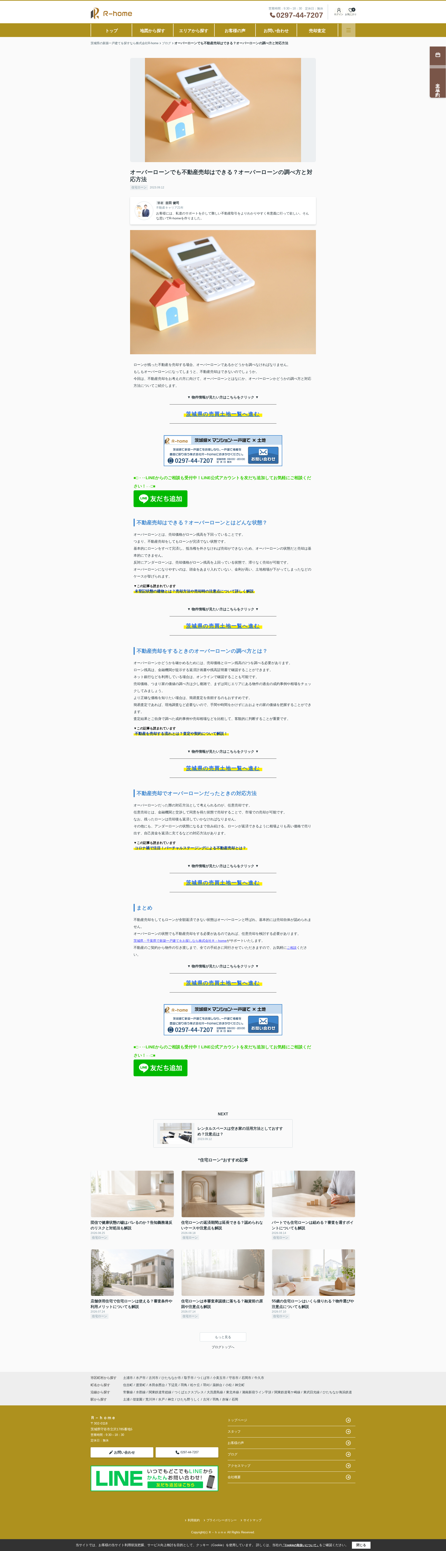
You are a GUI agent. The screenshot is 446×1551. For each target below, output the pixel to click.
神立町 (240, 1385)
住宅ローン (139, 187)
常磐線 (128, 1392)
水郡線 (141, 1392)
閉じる (361, 1545)
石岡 (235, 1399)
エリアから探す (193, 30)
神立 (171, 1399)
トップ (111, 30)
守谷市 (234, 1378)
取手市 (189, 1378)
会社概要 (234, 1477)
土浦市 (128, 1378)
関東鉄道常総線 (160, 1392)
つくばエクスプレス (189, 1392)
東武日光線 (312, 1392)
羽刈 (206, 1385)
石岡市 (246, 1378)
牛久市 (259, 1378)
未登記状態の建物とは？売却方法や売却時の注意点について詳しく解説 (194, 591)
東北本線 (233, 1392)
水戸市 (141, 1378)
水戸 (161, 1399)
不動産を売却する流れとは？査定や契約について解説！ (181, 733)
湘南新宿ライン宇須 (257, 1392)
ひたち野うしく (188, 1399)
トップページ (237, 1420)
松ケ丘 (195, 1385)
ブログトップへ (223, 1347)
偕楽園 (137, 1399)
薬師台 (218, 1385)
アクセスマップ (239, 1465)
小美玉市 (219, 1378)
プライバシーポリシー (222, 1520)
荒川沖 (150, 1399)
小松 (229, 1385)
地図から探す (152, 30)
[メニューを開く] (348, 30)
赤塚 (225, 1399)
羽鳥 (184, 1385)
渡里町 (141, 1385)
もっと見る (223, 1337)
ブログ (232, 1454)
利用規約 (194, 1520)
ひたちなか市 (171, 1378)
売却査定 (317, 30)
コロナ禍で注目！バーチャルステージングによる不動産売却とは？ (190, 848)
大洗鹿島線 (215, 1392)
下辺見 (173, 1385)
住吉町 (128, 1385)
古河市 (153, 1378)
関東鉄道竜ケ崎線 (287, 1392)
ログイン (338, 14)
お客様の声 (235, 30)
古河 (206, 1399)
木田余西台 (157, 1385)
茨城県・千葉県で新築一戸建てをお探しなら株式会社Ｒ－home (180, 941)
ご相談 (292, 947)
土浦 (126, 1399)
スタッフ (234, 1431)
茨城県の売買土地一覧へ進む (223, 414)
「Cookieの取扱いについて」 (300, 1545)
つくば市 (203, 1378)
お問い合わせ (276, 30)
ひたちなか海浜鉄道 (337, 1392)
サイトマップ (252, 1520)
